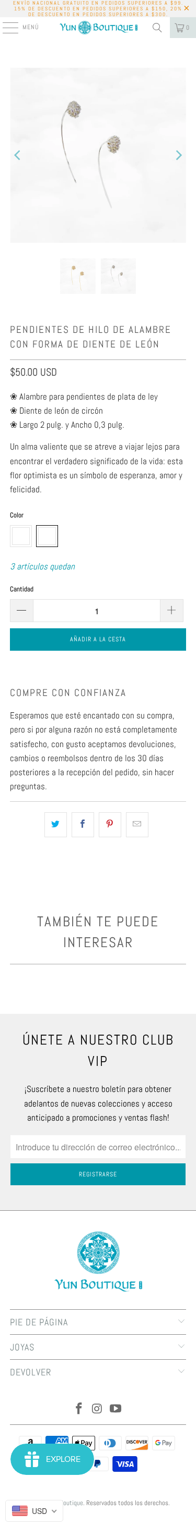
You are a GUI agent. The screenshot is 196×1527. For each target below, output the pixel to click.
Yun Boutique (66, 1502)
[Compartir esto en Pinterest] (110, 824)
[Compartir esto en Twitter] (55, 824)
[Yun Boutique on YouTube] (115, 1409)
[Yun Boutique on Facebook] (79, 1409)
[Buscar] (157, 27)
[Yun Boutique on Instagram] (98, 1409)
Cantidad (21, 589)
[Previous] (17, 155)
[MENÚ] (5, 27)
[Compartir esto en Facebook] (83, 824)
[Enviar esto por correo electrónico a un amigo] (137, 824)
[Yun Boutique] (98, 27)
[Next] (178, 155)
